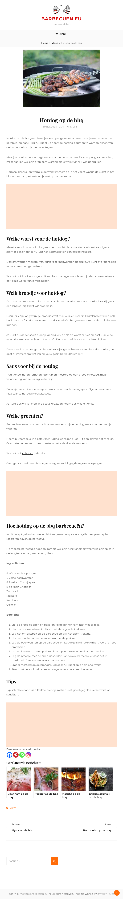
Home (44, 43)
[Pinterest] (16, 755)
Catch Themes (105, 894)
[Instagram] (28, 755)
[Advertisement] (61, 206)
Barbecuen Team (53, 127)
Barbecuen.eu (61, 19)
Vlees (55, 43)
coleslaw (27, 453)
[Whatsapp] (22, 755)
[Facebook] (9, 755)
